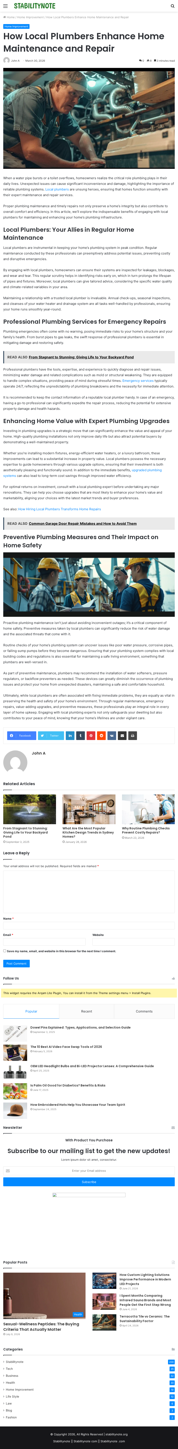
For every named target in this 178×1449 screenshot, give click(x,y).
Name (8, 918)
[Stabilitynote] (34, 6)
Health (10, 1382)
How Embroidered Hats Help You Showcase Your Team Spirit (77, 1105)
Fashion (11, 1417)
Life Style (12, 1396)
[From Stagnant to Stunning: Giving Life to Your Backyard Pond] (29, 809)
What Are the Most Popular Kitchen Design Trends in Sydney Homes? (88, 832)
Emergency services (138, 381)
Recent (86, 1011)
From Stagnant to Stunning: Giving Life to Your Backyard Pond (25, 832)
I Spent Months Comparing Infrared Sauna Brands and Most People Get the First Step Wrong (145, 1300)
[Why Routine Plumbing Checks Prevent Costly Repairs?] (148, 809)
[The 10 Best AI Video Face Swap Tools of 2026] (15, 1053)
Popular (31, 1011)
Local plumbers (57, 189)
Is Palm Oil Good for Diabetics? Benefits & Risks (67, 1085)
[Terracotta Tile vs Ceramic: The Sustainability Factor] (104, 1322)
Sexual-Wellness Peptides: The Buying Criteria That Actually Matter (41, 1326)
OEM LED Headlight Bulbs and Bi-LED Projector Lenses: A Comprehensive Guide (92, 1066)
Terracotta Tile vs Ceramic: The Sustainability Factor (145, 1318)
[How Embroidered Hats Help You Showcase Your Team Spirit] (15, 1111)
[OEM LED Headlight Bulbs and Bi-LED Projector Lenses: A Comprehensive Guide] (15, 1072)
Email (8, 935)
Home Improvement (30, 17)
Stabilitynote (14, 1362)
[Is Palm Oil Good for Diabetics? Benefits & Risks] (15, 1091)
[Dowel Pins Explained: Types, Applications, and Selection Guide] (15, 1033)
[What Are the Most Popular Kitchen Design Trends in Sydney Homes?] (89, 809)
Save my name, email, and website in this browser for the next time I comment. (61, 951)
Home (10, 17)
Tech (9, 1368)
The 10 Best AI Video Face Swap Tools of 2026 (66, 1047)
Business (12, 1375)
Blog (9, 1410)
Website (98, 935)
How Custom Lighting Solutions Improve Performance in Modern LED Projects (145, 1279)
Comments (144, 1011)
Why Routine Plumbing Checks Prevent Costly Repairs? (146, 830)
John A (39, 753)
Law (9, 1403)
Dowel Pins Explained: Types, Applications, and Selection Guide (80, 1027)
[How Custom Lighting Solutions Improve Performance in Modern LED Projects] (104, 1281)
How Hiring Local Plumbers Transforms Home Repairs (59, 509)
